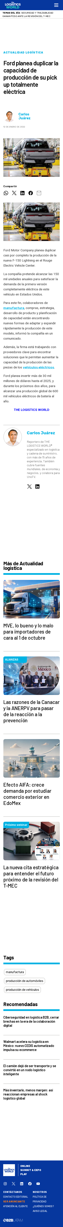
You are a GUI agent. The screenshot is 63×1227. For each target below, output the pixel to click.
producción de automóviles (24, 981)
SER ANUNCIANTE (14, 1201)
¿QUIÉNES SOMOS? (43, 1206)
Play (23, 1174)
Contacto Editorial (15, 1196)
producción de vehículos (22, 990)
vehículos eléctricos (38, 367)
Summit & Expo (30, 1170)
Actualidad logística (23, 52)
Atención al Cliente (15, 1206)
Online (25, 1166)
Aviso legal (40, 1211)
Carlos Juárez (24, 116)
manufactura (13, 308)
